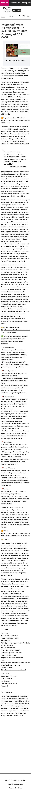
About (7, 780)
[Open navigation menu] (3, 16)
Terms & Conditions (15, 788)
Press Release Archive (18, 780)
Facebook (4, 686)
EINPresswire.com (8, 87)
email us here (5, 681)
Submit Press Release (15, 784)
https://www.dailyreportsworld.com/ (13, 670)
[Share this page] (28, 16)
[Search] (19, 16)
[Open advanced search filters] (24, 16)
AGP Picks (4, 3)
